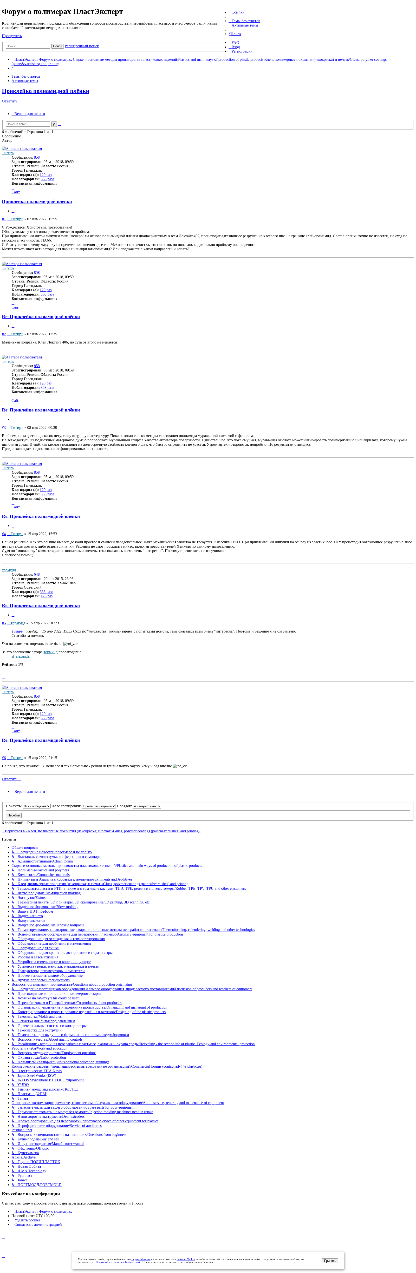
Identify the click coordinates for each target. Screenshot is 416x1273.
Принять (330, 1261)
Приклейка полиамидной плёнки (45, 91)
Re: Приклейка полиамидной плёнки (41, 316)
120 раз (46, 175)
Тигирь (8, 153)
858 (37, 157)
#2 (4, 334)
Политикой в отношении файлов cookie (118, 1261)
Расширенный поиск (82, 46)
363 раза (47, 179)
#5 (4, 623)
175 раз (46, 596)
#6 (4, 758)
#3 (4, 427)
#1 (4, 219)
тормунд (9, 570)
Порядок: (125, 806)
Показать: (14, 806)
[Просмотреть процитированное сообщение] (40, 631)
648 (37, 574)
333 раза (46, 592)
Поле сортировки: (67, 806)
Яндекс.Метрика (140, 1259)
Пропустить (12, 36)
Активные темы (25, 81)
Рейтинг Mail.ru (186, 1259)
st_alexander (21, 656)
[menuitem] (244, 21)
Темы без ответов (26, 76)
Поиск (57, 46)
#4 (4, 534)
